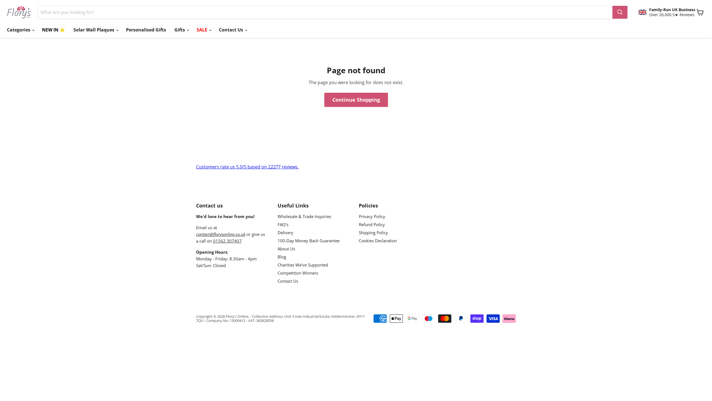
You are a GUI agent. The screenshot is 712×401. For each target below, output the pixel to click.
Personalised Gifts (146, 30)
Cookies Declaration (378, 240)
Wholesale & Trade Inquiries (304, 216)
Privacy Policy (372, 216)
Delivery (285, 232)
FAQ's (283, 224)
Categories (19, 30)
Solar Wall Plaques (94, 30)
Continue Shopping (356, 99)
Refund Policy (372, 224)
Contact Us (231, 30)
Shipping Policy (373, 232)
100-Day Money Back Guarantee (309, 240)
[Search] (619, 12)
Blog (282, 257)
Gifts (180, 30)
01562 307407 (227, 241)
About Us (286, 248)
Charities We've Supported (303, 265)
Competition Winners (298, 273)
